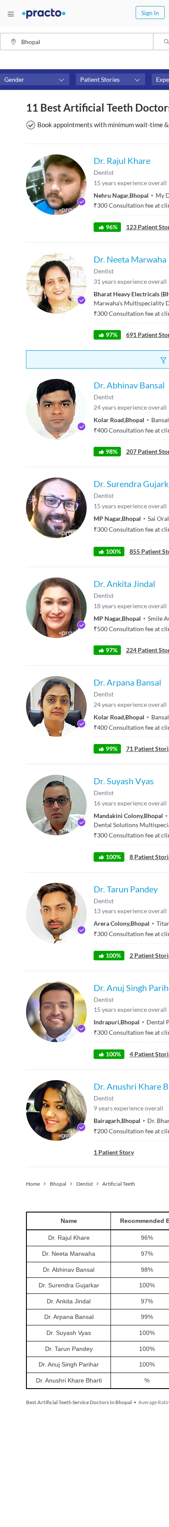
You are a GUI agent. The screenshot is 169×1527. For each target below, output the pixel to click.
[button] (34, 80)
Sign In (150, 12)
